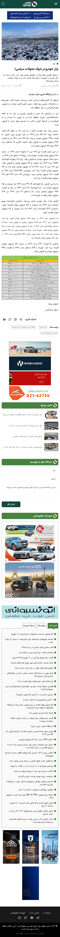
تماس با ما (34, 912)
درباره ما (47, 912)
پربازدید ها (42, 625)
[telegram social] (39, 917)
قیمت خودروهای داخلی (49, 333)
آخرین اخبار (53, 625)
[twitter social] (27, 917)
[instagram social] (20, 917)
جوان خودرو (34, 94)
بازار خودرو (43, 327)
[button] (6, 560)
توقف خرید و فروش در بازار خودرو (23, 327)
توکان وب (20, 933)
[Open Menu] (56, 4)
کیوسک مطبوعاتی (18, 912)
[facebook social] (33, 917)
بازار (54, 63)
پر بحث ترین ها (28, 625)
